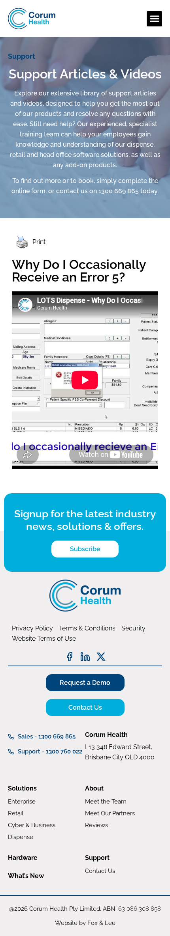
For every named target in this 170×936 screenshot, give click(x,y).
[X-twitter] (101, 657)
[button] (154, 18)
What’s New (26, 876)
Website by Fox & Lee (85, 923)
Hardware (23, 857)
